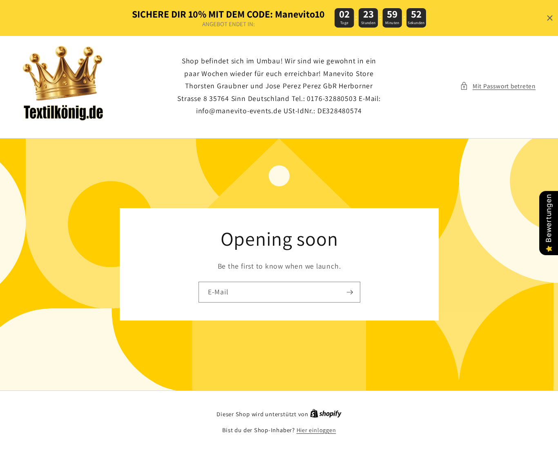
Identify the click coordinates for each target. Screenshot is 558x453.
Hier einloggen (316, 430)
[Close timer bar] (550, 18)
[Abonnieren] (349, 292)
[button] (498, 86)
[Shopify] (325, 414)
